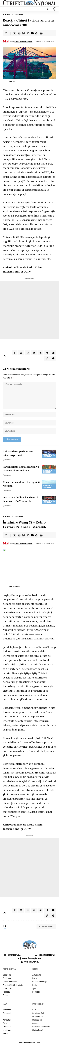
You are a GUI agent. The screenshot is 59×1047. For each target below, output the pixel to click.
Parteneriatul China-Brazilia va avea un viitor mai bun (21, 468)
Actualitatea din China (13, 15)
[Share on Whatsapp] (23, 33)
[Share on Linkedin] (28, 33)
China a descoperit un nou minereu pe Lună (18, 453)
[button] (5, 9)
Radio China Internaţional (23, 41)
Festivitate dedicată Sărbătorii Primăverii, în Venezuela (20, 499)
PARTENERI (38, 1003)
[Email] (32, 33)
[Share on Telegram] (47, 352)
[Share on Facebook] (10, 33)
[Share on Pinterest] (19, 33)
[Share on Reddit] (40, 352)
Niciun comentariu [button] (47, 926)
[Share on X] (14, 33)
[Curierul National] (29, 3)
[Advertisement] (29, 310)
